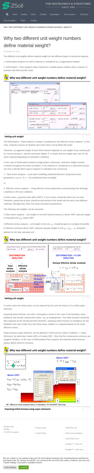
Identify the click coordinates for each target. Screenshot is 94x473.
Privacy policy (41, 428)
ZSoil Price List (71, 428)
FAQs (23, 20)
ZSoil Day (84, 14)
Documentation (10, 20)
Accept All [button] (23, 467)
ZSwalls (43, 14)
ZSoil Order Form (72, 439)
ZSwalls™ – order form (74, 449)
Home (14, 14)
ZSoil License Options (73, 433)
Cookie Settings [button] (10, 467)
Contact (34, 20)
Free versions (69, 14)
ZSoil (33, 14)
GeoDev (24, 14)
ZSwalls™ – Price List (73, 444)
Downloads (54, 14)
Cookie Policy (41, 433)
